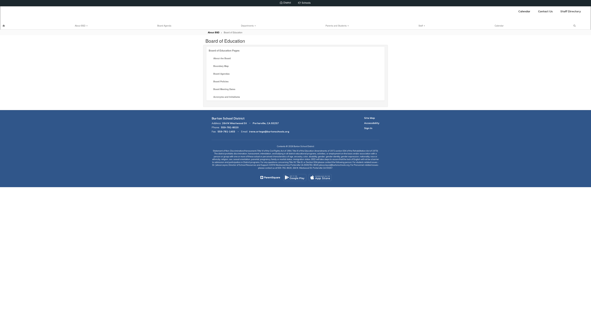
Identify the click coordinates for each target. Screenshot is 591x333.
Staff (420, 25)
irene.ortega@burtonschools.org (269, 131)
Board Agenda (164, 25)
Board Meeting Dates (224, 89)
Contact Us (545, 11)
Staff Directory (570, 11)
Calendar (524, 11)
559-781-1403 (226, 131)
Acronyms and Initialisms (226, 96)
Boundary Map (221, 66)
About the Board (222, 58)
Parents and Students (336, 25)
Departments (247, 25)
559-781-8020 (230, 127)
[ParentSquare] (270, 177)
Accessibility (371, 123)
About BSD (80, 25)
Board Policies (221, 81)
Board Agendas (221, 73)
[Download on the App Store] (320, 177)
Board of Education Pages (224, 50)
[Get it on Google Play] (294, 177)
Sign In (368, 128)
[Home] (3, 25)
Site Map (369, 117)
